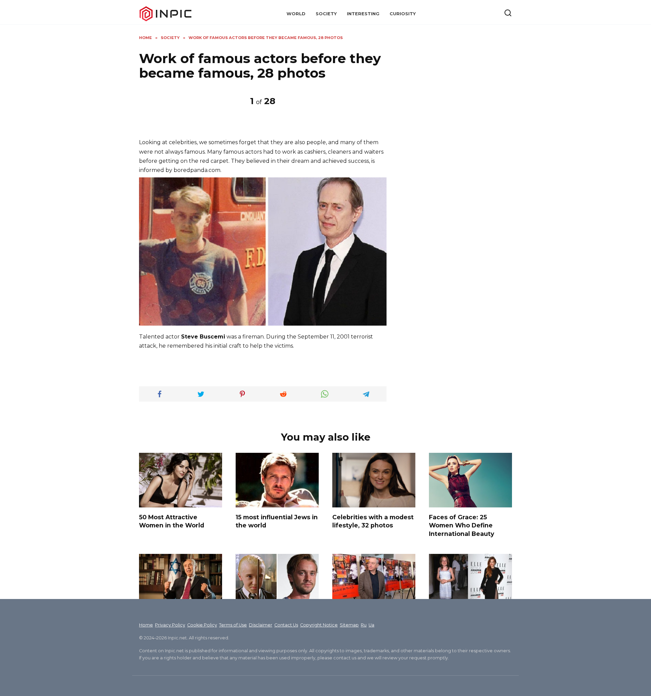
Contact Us (286, 624)
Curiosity (403, 13)
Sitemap (349, 624)
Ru (364, 624)
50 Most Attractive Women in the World (171, 521)
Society (326, 13)
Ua (371, 624)
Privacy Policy (170, 624)
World (296, 13)
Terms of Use (233, 624)
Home (146, 624)
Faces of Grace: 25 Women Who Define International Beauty (461, 525)
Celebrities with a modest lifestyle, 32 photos (373, 521)
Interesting (363, 13)
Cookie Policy (202, 624)
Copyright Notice (319, 624)
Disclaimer (260, 624)
